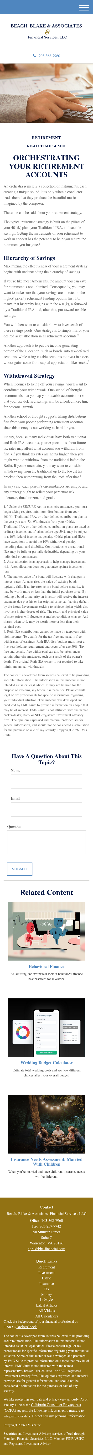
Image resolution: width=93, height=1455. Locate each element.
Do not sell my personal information (59, 1415)
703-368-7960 (49, 55)
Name (15, 770)
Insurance (46, 1283)
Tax (46, 1288)
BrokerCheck (26, 1326)
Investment (46, 1272)
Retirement (46, 1266)
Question (14, 826)
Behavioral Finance (46, 966)
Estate (46, 1277)
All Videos (46, 1310)
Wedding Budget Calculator (46, 1062)
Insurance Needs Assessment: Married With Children (47, 1161)
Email (15, 798)
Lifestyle (46, 1299)
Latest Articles (46, 1304)
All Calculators (46, 1315)
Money (46, 1294)
